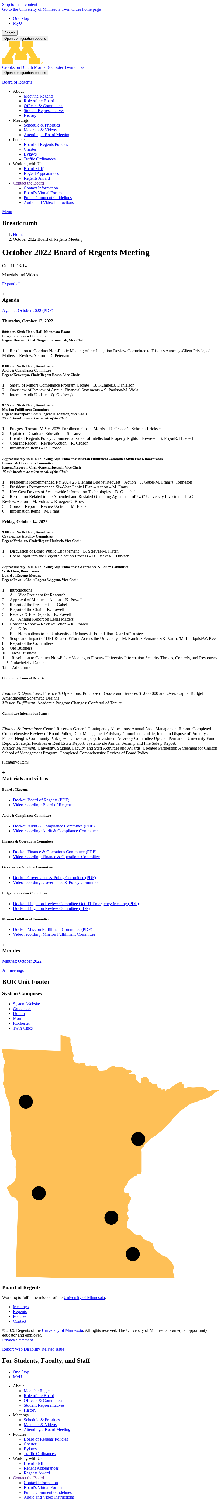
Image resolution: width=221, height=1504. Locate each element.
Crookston (11, 67)
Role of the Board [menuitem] (39, 101)
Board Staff (33, 1463)
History (30, 1410)
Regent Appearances (41, 1468)
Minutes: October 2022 (22, 961)
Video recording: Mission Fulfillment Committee (54, 934)
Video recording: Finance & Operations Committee (56, 856)
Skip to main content (19, 4)
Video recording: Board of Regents (42, 805)
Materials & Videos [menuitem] (40, 130)
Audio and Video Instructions (49, 1497)
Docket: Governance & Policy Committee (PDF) (54, 877)
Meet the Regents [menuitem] (38, 96)
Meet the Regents (38, 1390)
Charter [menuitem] (30, 149)
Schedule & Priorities (42, 1419)
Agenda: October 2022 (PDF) (27, 310)
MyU (17, 23)
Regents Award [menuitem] (37, 178)
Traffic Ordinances (40, 1453)
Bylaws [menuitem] (30, 154)
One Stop (21, 18)
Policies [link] (19, 139)
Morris (39, 67)
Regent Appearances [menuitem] (41, 173)
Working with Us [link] (27, 163)
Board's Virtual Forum (43, 1487)
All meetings (13, 970)
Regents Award (37, 1473)
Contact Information (41, 1482)
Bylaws (30, 1449)
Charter (30, 1444)
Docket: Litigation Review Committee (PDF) (51, 908)
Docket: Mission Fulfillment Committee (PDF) (52, 929)
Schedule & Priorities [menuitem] (42, 125)
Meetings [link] (21, 120)
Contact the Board (28, 1478)
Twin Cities (74, 67)
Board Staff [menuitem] (33, 168)
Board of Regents (17, 82)
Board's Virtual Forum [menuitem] (43, 192)
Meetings (21, 1306)
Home (18, 234)
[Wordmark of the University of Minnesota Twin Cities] (110, 62)
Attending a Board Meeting (47, 1429)
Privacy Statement (17, 1340)
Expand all (11, 284)
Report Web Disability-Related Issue (33, 1349)
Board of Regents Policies (46, 1439)
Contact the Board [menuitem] (28, 183)
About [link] (18, 91)
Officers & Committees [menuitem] (43, 105)
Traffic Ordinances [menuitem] (40, 159)
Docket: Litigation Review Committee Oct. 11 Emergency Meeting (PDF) (76, 903)
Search (9, 33)
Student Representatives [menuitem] (44, 110)
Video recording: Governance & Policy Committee (56, 882)
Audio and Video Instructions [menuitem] (49, 202)
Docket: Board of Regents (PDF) (41, 800)
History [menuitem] (30, 115)
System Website (26, 1004)
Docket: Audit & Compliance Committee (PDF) (54, 826)
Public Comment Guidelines (48, 1492)
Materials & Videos (40, 1424)
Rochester (54, 67)
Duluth (27, 67)
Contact (19, 1321)
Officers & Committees (43, 1400)
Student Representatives (44, 1405)
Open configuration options (25, 39)
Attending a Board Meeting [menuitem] (47, 134)
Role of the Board (39, 1395)
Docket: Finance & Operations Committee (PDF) (54, 852)
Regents (20, 1311)
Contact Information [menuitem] (41, 188)
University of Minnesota (84, 1297)
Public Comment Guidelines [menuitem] (48, 197)
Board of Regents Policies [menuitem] (46, 144)
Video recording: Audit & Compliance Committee (55, 831)
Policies (19, 1316)
